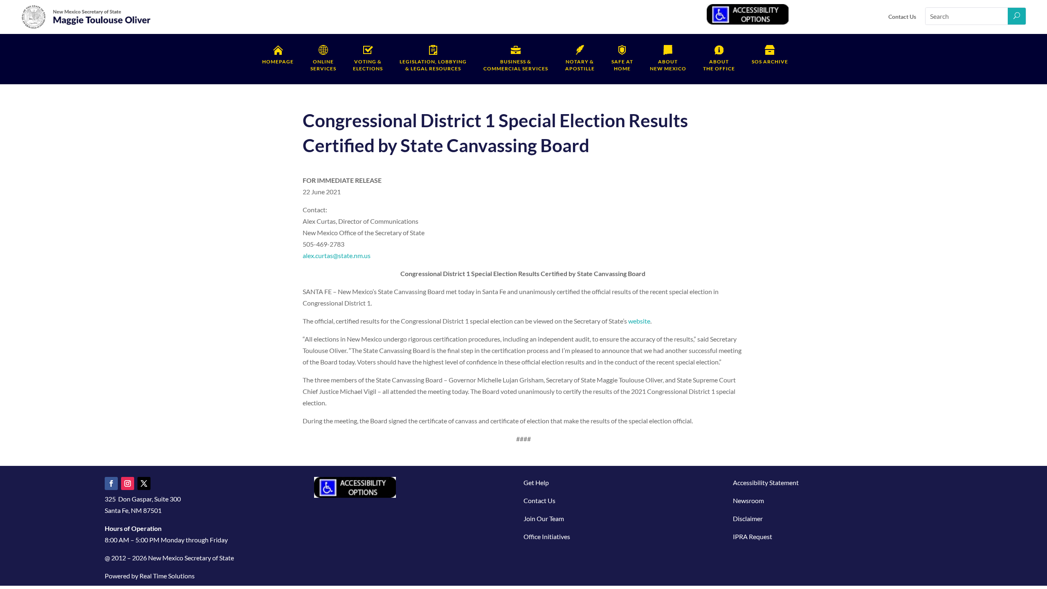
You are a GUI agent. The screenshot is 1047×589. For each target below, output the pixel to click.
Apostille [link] (580, 65)
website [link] (639, 321)
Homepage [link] (278, 61)
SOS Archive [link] (770, 61)
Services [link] (323, 65)
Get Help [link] (536, 482)
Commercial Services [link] (515, 65)
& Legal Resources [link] (433, 65)
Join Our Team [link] (544, 518)
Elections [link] (368, 65)
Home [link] (622, 65)
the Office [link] (719, 65)
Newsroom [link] (748, 500)
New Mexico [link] (668, 65)
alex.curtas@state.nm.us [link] (337, 255)
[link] (86, 27)
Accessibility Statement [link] (766, 482)
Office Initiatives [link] (547, 536)
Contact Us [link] (902, 16)
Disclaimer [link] (748, 518)
